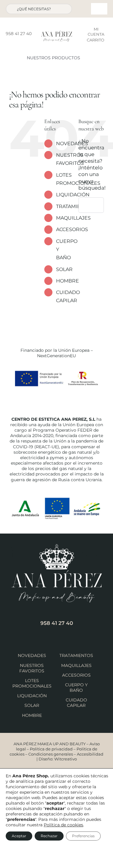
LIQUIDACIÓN (72, 195)
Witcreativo (65, 758)
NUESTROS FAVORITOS (31, 668)
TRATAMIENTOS (76, 655)
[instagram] (22, 43)
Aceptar (19, 836)
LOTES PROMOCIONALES (32, 683)
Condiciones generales (50, 754)
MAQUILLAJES (73, 218)
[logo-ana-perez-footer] (56, 547)
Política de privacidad (51, 748)
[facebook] (12, 43)
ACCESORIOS (72, 229)
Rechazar (49, 836)
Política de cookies (63, 825)
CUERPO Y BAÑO (76, 687)
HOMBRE (67, 281)
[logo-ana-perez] (56, 33)
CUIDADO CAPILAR (76, 702)
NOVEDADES (72, 143)
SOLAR (64, 269)
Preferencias (83, 836)
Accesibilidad (90, 754)
